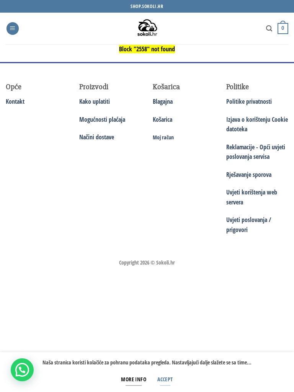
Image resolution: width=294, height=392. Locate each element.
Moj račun (163, 137)
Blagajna (163, 101)
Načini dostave (96, 137)
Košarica (162, 119)
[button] (13, 28)
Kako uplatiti (94, 101)
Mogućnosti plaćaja (102, 119)
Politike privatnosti (249, 101)
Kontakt (15, 101)
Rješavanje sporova (248, 174)
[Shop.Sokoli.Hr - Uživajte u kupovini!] (147, 28)
